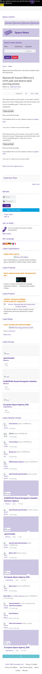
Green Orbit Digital (12, 254)
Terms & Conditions (11, 667)
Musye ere (12, 452)
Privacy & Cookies (31, 664)
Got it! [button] (2, 5)
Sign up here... (7, 233)
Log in (7, 206)
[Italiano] (11, 243)
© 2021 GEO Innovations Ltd (14, 664)
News (10, 66)
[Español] (6, 243)
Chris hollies (13, 442)
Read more (7, 335)
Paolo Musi (7, 596)
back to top (35, 184)
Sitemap (25, 670)
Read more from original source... (13, 166)
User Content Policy (26, 667)
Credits (18, 670)
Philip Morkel (12, 331)
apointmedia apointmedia (18, 474)
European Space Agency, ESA (16, 404)
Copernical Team (15, 87)
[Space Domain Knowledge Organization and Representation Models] (21, 279)
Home (4, 66)
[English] (4, 243)
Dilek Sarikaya (19, 596)
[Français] (14, 243)
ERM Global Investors (16, 462)
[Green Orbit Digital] (21, 257)
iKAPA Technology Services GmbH (17, 325)
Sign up (6, 216)
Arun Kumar (13, 423)
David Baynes (13, 613)
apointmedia (8, 358)
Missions (6, 360)
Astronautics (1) (7, 23)
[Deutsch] (9, 243)
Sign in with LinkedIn (14, 210)
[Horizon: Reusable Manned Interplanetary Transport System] (21, 305)
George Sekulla (14, 603)
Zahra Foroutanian (15, 605)
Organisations (7, 407)
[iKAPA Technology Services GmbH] (21, 327)
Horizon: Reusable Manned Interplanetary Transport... (15, 300)
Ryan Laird (12, 553)
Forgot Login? (8, 214)
